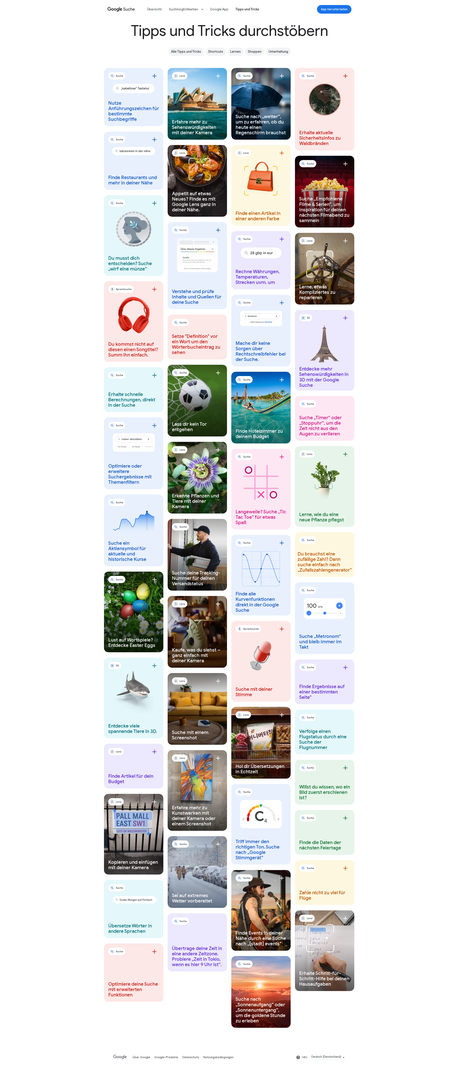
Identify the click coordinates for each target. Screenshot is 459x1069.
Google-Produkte (166, 1057)
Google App (219, 9)
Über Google (141, 1057)
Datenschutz (190, 1057)
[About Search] (121, 10)
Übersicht (154, 9)
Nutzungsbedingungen (218, 1057)
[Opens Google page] (120, 1055)
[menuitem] (154, 9)
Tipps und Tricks (247, 9)
